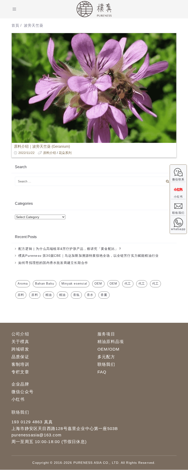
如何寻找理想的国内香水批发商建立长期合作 (53, 263)
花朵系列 (65, 153)
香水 (90, 295)
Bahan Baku (44, 283)
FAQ (102, 372)
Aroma (23, 283)
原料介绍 (49, 153)
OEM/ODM (108, 349)
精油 (48, 295)
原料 (21, 295)
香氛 (76, 295)
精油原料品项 (110, 341)
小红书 (18, 399)
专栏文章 (20, 372)
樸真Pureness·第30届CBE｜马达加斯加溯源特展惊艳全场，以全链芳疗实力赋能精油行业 (88, 255)
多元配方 (106, 357)
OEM (98, 283)
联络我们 (106, 364)
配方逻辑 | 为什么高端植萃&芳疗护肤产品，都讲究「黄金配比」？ (70, 249)
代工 (127, 283)
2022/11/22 (26, 153)
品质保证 (20, 357)
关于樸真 (20, 341)
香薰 (104, 295)
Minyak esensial (74, 283)
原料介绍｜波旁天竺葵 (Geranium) (42, 146)
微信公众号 (22, 391)
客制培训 (20, 364)
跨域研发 (20, 349)
